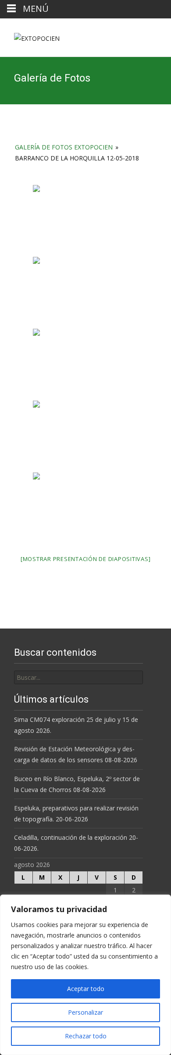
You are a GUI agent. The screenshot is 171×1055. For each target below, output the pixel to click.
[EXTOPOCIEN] (30, 35)
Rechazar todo (86, 1036)
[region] (85, 975)
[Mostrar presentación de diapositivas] (86, 559)
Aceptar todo (85, 988)
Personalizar (85, 1012)
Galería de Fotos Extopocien (64, 147)
